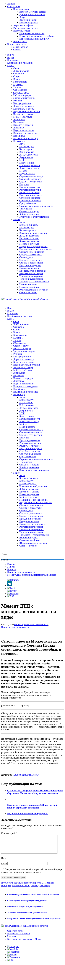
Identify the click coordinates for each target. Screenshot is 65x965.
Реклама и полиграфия (31, 273)
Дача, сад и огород (28, 154)
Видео (10, 57)
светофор (45, 885)
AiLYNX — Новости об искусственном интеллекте (40, 948)
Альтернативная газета (26, 775)
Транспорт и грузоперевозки (34, 281)
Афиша (11, 3)
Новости (11, 569)
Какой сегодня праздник (19, 63)
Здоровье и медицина (24, 98)
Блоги (45, 624)
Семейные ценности (30, 198)
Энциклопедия (21, 9)
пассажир (25, 885)
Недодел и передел (23, 125)
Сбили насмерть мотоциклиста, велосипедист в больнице (33, 894)
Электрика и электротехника (34, 216)
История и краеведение (25, 133)
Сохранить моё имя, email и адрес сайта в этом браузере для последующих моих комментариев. (31, 870)
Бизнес (16, 219)
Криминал (12, 60)
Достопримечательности (32, 14)
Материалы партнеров (18, 933)
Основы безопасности (30, 179)
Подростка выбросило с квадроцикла (27, 813)
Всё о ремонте (26, 152)
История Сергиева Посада (32, 12)
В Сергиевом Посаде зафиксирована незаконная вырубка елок (34, 918)
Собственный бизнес (30, 200)
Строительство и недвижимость (35, 206)
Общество (18, 73)
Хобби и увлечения (29, 214)
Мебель (23, 171)
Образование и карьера (31, 176)
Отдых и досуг (21, 92)
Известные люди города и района (36, 36)
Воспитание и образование (33, 233)
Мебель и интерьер (29, 243)
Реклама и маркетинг (30, 189)
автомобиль (7, 882)
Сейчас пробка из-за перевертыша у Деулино (27, 900)
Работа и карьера (22, 95)
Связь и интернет (28, 292)
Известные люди (22, 30)
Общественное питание (31, 252)
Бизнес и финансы (28, 225)
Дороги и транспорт (23, 106)
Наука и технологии (23, 130)
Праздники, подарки (30, 265)
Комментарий (9, 833)
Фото (16, 68)
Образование (20, 90)
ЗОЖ (21, 160)
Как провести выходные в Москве (25, 939)
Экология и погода (23, 114)
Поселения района (28, 22)
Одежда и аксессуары (30, 254)
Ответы (17, 49)
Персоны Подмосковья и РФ (34, 39)
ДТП (44, 882)
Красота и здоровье (29, 241)
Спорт (16, 76)
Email (4, 863)
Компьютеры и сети (29, 165)
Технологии (25, 208)
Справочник (13, 6)
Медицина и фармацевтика (33, 246)
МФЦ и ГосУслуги (22, 117)
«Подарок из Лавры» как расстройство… (26, 906)
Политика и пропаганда (25, 138)
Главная (11, 564)
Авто (22, 144)
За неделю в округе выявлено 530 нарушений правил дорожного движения (32, 806)
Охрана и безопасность (31, 262)
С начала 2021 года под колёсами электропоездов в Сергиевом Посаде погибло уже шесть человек (35, 792)
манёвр (51, 882)
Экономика (19, 119)
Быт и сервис (26, 149)
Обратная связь (15, 931)
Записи (11, 566)
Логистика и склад (29, 168)
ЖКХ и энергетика (29, 235)
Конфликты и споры (23, 108)
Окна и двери (26, 257)
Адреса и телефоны (23, 25)
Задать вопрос (20, 47)
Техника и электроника (31, 276)
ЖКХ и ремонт (21, 71)
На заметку (19, 141)
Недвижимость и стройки (26, 111)
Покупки (24, 184)
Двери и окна (26, 157)
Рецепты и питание (29, 192)
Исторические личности (31, 33)
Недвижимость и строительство (35, 249)
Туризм (17, 87)
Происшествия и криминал (21, 572)
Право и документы (29, 187)
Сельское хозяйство (29, 287)
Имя (3, 858)
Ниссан (16, 885)
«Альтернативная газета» (29, 624)
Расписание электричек (25, 28)
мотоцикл (6, 885)
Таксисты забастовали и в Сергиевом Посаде (27, 912)
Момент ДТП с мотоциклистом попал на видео (31, 575)
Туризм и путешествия (31, 279)
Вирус (10, 54)
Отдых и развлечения (30, 260)
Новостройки (20, 41)
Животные (18, 127)
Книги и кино (26, 162)
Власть (16, 79)
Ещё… (10, 65)
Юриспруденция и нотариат (33, 289)
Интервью (18, 122)
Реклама (11, 936)
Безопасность (20, 81)
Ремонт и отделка (28, 284)
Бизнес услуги (26, 146)
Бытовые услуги (27, 230)
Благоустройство (22, 103)
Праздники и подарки (30, 195)
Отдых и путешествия (30, 181)
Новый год (19, 135)
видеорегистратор (31, 882)
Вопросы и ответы (16, 44)
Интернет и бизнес (29, 238)
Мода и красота (27, 173)
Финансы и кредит (29, 211)
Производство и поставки (32, 270)
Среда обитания (27, 203)
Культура (18, 84)
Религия (17, 100)
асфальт (18, 882)
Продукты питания (29, 268)
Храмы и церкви (28, 20)
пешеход (35, 885)
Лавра (22, 17)
